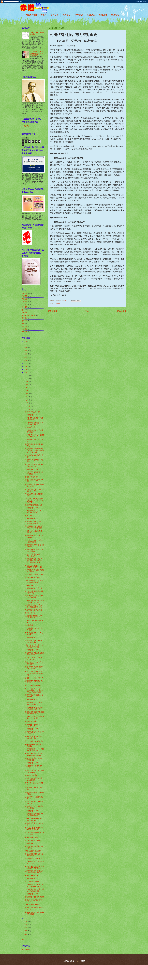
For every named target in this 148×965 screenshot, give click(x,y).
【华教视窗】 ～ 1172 (31, 585)
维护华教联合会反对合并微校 (34, 574)
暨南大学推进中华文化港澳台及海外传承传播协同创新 (34, 527)
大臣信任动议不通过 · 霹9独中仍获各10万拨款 (34, 490)
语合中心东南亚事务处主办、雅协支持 (34, 531)
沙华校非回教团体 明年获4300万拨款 (34, 733)
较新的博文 (52, 311)
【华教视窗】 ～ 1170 (31, 508)
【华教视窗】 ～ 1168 (31, 415)
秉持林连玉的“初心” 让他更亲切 (34, 824)
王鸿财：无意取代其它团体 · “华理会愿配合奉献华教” (34, 754)
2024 (25, 928)
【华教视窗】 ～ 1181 (31, 894)
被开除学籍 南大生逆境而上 (33, 505)
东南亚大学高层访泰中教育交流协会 (34, 494)
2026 (25, 934)
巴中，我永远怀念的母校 (33, 685)
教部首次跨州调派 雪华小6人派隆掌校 (34, 847)
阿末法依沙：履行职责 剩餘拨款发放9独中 (34, 485)
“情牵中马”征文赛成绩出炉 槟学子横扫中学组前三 (34, 646)
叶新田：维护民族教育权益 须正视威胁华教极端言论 (34, 867)
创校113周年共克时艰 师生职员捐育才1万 (34, 663)
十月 (27, 403)
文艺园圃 (24, 332)
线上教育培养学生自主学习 (33, 577)
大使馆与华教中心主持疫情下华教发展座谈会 (34, 703)
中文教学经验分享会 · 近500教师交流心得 (34, 431)
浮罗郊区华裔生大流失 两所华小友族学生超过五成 (34, 601)
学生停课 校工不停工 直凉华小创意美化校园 (34, 541)
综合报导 (24, 307)
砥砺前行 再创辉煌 (31, 721)
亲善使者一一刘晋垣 (31, 875)
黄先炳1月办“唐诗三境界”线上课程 (33, 901)
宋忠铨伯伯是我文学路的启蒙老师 (34, 456)
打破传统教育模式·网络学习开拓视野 (34, 633)
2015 (25, 357)
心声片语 (24, 304)
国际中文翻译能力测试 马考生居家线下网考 (34, 779)
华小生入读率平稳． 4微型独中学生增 (34, 802)
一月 (27, 375)
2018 (25, 366)
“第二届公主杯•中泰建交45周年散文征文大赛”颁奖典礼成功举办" (34, 500)
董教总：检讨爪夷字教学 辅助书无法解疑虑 (34, 771)
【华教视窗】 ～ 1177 (31, 763)
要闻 (23, 323)
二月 (27, 378)
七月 (27, 394)
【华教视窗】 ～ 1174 (31, 650)
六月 (27, 391)
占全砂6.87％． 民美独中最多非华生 (34, 798)
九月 (27, 400)
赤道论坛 (26, 126)
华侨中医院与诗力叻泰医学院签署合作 (34, 460)
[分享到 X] (76, 301)
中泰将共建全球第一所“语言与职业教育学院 (34, 819)
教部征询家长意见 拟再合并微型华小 (34, 536)
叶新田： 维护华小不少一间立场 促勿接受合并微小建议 (34, 566)
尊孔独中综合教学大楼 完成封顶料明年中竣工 (34, 653)
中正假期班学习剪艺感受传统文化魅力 (34, 629)
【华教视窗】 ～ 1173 (31, 637)
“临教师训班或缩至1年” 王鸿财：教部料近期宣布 (34, 581)
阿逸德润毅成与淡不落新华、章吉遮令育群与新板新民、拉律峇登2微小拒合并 (34, 560)
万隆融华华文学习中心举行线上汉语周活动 (34, 725)
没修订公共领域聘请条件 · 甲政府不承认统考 (34, 555)
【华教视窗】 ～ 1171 (31, 518)
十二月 (28, 409)
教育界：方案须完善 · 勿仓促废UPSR (34, 908)
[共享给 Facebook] (78, 301)
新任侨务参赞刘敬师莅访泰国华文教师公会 (34, 855)
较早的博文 (121, 311)
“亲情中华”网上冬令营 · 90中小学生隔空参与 (34, 596)
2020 (25, 372)
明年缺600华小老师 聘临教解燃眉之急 (34, 745)
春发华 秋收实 (29, 515)
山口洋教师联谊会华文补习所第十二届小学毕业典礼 (34, 885)
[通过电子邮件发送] (72, 301)
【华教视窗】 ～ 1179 (31, 843)
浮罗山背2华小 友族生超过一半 (34, 621)
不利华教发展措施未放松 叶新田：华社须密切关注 (34, 890)
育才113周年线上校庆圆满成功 (34, 783)
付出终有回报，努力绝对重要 (34, 741)
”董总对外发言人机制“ (36, 15)
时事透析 (24, 302)
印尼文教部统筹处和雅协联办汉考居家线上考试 (34, 815)
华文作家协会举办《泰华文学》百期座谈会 (33, 641)
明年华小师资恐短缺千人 (33, 881)
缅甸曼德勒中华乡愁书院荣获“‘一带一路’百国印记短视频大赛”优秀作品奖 (34, 450)
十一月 (28, 406)
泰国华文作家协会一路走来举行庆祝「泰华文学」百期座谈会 (34, 673)
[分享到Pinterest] (80, 301)
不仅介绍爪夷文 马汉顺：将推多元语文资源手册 (34, 750)
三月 (27, 381)
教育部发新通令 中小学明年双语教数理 (34, 545)
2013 (25, 351)
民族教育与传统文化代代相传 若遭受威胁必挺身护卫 (34, 872)
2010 (25, 341)
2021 (25, 918)
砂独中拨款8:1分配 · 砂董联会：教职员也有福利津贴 (33, 606)
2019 (25, 369)
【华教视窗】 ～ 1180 (31, 878)
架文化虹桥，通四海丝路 (33, 840)
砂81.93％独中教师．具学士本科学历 (34, 793)
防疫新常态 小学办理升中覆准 (34, 897)
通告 (23, 310)
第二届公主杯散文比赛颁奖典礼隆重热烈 (34, 592)
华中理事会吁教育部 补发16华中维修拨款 (34, 833)
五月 (27, 387)
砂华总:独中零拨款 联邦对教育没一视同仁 (34, 418)
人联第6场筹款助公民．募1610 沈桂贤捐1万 (33, 511)
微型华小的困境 (30, 613)
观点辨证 (67, 15)
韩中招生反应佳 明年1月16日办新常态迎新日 (34, 829)
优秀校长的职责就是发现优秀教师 (34, 480)
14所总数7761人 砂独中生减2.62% (33, 767)
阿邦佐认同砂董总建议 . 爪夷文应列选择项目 (34, 550)
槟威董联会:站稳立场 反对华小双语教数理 (34, 617)
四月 (27, 384)
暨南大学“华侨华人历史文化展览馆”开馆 (34, 658)
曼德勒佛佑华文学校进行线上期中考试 (34, 681)
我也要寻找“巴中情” (31, 477)
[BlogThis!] (74, 301)
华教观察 (103, 15)
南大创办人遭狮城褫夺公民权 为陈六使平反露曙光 (34, 423)
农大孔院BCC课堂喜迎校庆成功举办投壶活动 (34, 465)
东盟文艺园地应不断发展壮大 (34, 610)
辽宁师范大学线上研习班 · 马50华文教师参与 (34, 473)
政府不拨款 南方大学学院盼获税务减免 (34, 807)
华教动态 (91, 15)
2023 (25, 925)
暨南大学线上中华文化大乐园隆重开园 (34, 696)
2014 (25, 354)
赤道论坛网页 (26, 949)
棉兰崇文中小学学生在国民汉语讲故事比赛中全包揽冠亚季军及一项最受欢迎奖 (34, 690)
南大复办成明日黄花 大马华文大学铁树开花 (34, 435)
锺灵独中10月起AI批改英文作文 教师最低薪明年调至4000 (36, 53)
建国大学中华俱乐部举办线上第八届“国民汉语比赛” (34, 708)
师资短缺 (24, 318)
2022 (25, 922)
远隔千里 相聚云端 (31, 775)
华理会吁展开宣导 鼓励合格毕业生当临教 (34, 913)
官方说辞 (79, 15)
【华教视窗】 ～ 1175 (31, 699)
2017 (25, 363)
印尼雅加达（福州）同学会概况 (34, 440)
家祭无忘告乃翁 (30, 427)
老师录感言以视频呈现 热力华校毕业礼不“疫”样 (34, 717)
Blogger (77, 961)
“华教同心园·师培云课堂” (33, 851)
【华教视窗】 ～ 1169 (31, 469)
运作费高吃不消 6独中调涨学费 (37, 33)
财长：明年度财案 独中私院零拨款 (34, 788)
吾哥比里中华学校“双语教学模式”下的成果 (34, 667)
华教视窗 (115, 15)
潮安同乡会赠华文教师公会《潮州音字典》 (33, 737)
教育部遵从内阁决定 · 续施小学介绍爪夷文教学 (34, 522)
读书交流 (54, 15)
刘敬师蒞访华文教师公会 (33, 837)
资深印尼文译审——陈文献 (33, 588)
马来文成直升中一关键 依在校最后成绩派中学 (34, 571)
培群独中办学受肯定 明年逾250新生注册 (33, 759)
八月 (27, 397)
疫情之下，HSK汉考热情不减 (34, 678)
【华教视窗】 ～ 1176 (31, 729)
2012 (25, 348)
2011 (25, 345)
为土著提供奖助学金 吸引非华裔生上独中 (34, 862)
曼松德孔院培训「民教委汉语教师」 (34, 445)
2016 (25, 360)
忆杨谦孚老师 (29, 625)
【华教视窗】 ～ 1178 (31, 811)
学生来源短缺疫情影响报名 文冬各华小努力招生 (34, 713)
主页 (87, 311)
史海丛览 (24, 321)
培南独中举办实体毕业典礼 (33, 858)
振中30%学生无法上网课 (32, 412)
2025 (25, 931)
